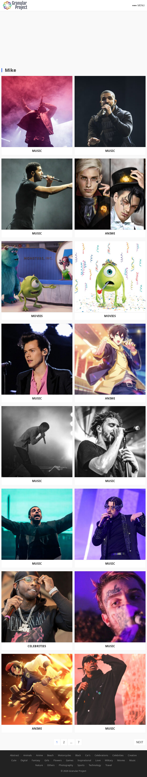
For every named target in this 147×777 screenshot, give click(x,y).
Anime (110, 233)
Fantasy (36, 760)
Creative (132, 755)
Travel (108, 765)
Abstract (14, 755)
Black (78, 755)
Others (50, 765)
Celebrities (37, 646)
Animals (27, 755)
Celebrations (101, 755)
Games (69, 760)
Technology (95, 765)
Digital (24, 760)
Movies (37, 316)
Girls (46, 760)
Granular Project (77, 771)
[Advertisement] (73, 38)
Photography (66, 765)
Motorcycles (64, 755)
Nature (39, 765)
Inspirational (84, 760)
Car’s (87, 755)
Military (109, 760)
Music (37, 151)
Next (139, 742)
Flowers (57, 760)
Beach (50, 755)
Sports (80, 765)
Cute (13, 760)
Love (98, 760)
